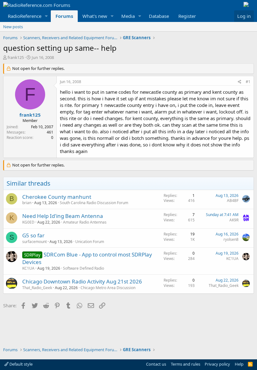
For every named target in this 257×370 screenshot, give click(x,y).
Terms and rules (185, 364)
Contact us (156, 364)
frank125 (16, 57)
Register (187, 16)
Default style (20, 364)
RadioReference (24, 16)
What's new (94, 16)
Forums (64, 16)
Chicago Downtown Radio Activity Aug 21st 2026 (82, 281)
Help (239, 364)
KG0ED (28, 222)
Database (159, 16)
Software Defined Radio (83, 268)
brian (26, 202)
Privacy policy (217, 364)
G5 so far (33, 235)
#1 (248, 81)
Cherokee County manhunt (56, 196)
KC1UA (28, 268)
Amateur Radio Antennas (85, 222)
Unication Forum (89, 241)
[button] (46, 16)
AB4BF (233, 200)
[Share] (240, 82)
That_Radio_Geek (37, 287)
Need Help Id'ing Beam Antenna (62, 215)
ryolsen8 (231, 239)
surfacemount (34, 241)
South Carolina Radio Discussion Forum (94, 202)
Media (128, 16)
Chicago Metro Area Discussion (108, 287)
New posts (13, 26)
